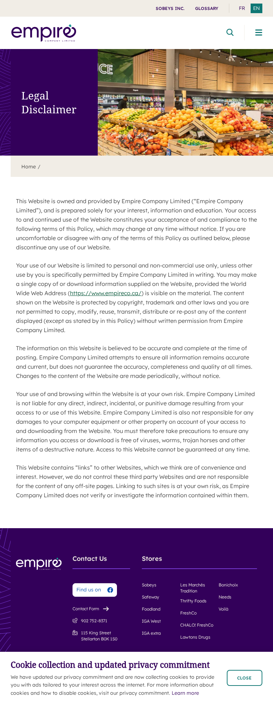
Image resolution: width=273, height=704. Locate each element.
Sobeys (149, 584)
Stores (152, 559)
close (244, 678)
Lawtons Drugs (195, 637)
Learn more (185, 693)
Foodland (151, 609)
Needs (225, 597)
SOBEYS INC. (170, 8)
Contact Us (90, 559)
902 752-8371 (94, 620)
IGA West (151, 621)
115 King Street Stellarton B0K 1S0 (99, 635)
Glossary (206, 8)
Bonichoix (228, 584)
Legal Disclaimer (48, 102)
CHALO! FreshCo (196, 625)
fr (242, 8)
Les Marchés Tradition (192, 588)
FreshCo (188, 613)
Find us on (88, 589)
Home (28, 166)
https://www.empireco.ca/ (105, 293)
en (256, 8)
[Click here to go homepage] (44, 33)
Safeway (150, 597)
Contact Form (86, 608)
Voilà (223, 609)
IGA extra (151, 633)
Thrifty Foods (193, 600)
